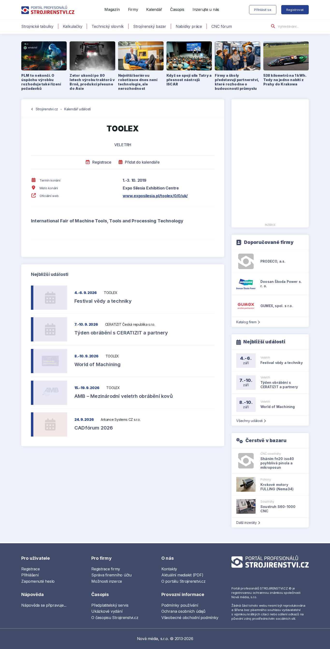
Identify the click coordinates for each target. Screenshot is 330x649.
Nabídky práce (189, 26)
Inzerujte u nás (206, 9)
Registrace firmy (105, 568)
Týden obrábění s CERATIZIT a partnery (121, 333)
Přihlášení (30, 575)
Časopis (177, 9)
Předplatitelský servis (110, 605)
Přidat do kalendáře (141, 162)
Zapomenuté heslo (38, 581)
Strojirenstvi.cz (47, 109)
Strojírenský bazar (149, 26)
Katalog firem (246, 322)
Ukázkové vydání (106, 611)
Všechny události (249, 421)
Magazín (112, 9)
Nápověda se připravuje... (43, 605)
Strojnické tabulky (37, 26)
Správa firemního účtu (111, 575)
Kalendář (154, 9)
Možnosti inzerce (106, 581)
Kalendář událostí (77, 109)
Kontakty (169, 568)
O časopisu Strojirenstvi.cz (114, 617)
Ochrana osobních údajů (183, 611)
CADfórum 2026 (93, 428)
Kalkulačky (72, 26)
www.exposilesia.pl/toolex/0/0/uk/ (155, 195)
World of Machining (97, 364)
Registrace (101, 162)
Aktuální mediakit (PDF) (182, 575)
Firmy (133, 9)
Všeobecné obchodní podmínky (189, 617)
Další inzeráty (246, 523)
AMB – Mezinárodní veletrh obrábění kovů (123, 396)
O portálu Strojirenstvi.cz (183, 581)
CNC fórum (221, 26)
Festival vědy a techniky (103, 301)
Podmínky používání (179, 605)
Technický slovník (108, 26)
